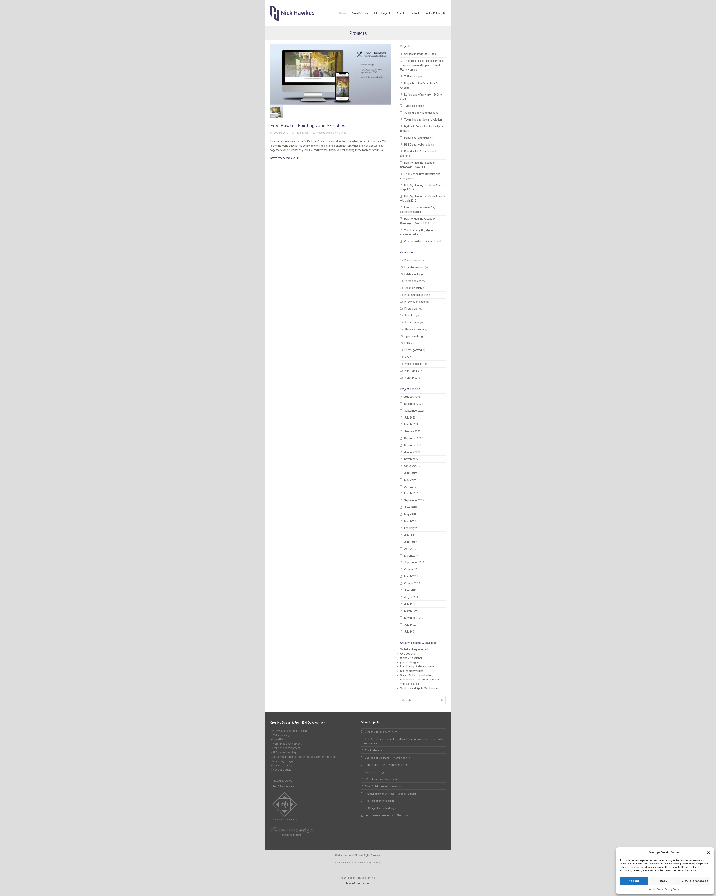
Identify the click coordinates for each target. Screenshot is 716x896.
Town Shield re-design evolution (423, 119)
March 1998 (411, 610)
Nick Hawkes (344, 855)
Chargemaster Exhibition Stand (422, 241)
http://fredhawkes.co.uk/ (285, 158)
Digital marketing (414, 267)
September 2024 (414, 410)
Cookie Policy (656, 889)
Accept (634, 881)
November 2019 (413, 459)
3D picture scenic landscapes (421, 112)
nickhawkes (302, 132)
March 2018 (411, 521)
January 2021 (412, 431)
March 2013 (411, 576)
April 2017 (410, 548)
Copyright (377, 862)
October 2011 (412, 583)
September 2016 (414, 562)
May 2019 (410, 479)
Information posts (414, 301)
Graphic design (413, 287)
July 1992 (410, 624)
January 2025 (412, 396)
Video (407, 356)
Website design (324, 132)
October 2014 (412, 569)
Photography (412, 308)
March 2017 (411, 555)
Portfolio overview (283, 786)
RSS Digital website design (419, 144)
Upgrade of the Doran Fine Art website (387, 757)
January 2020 (412, 452)
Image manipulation (416, 294)
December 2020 (413, 438)
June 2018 (410, 507)
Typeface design (414, 105)
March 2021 (411, 424)
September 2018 (414, 500)
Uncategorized (413, 350)
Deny (663, 881)
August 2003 (411, 597)
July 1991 (410, 631)
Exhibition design (414, 274)
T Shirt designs (413, 76)
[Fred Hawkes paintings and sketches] (330, 74)
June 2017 (410, 541)
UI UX (407, 343)
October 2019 (412, 465)
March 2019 (411, 493)
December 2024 (413, 403)
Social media (412, 322)
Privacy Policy (672, 889)
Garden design (412, 281)
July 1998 (410, 603)
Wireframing (411, 370)
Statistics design (414, 329)
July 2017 (410, 534)
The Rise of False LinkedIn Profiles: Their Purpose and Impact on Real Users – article (422, 65)
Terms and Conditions (345, 862)
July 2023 (410, 417)
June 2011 (410, 590)
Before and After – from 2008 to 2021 (387, 764)
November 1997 (413, 617)
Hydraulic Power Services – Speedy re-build (390, 793)
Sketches (409, 315)
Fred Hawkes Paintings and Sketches (386, 815)
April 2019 (410, 486)
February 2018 (412, 528)
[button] (708, 853)
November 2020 (413, 445)
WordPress (340, 132)
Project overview (282, 780)
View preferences (695, 881)
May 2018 (410, 514)
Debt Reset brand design (418, 137)
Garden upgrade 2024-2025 (420, 53)
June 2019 (410, 472)
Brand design (412, 260)
